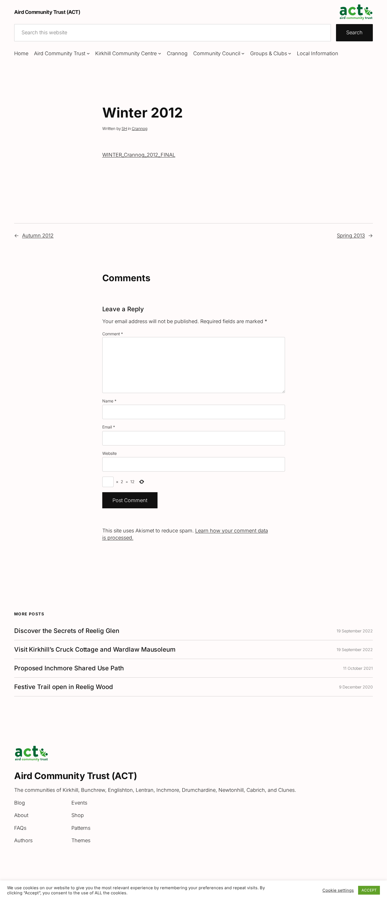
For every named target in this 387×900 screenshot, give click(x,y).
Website (109, 453)
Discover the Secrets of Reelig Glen (66, 630)
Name (109, 400)
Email (108, 427)
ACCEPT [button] (369, 890)
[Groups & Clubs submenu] (289, 53)
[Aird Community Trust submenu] (88, 53)
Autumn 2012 (38, 235)
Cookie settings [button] (338, 890)
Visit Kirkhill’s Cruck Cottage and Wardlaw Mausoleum (95, 649)
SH (124, 128)
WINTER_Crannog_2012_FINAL (138, 155)
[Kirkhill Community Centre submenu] (159, 53)
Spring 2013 (351, 235)
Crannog (139, 128)
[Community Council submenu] (242, 53)
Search (354, 32)
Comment (112, 333)
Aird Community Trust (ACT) (47, 12)
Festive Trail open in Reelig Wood (63, 686)
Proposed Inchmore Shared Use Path (69, 668)
